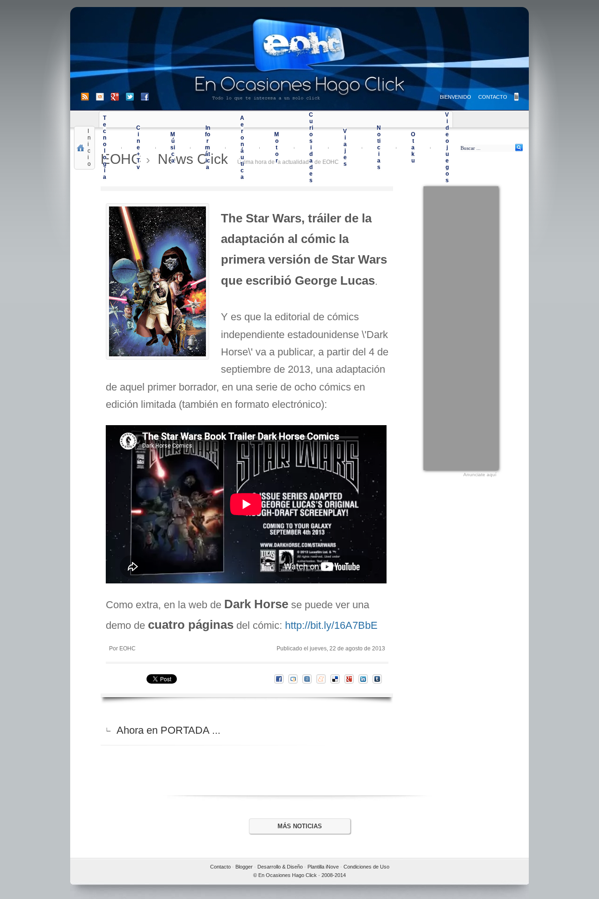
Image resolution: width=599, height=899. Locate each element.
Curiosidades (311, 147)
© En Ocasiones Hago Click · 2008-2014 (299, 875)
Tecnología (104, 147)
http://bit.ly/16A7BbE (331, 625)
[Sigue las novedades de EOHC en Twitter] (133, 97)
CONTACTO (492, 97)
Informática (207, 147)
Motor (276, 147)
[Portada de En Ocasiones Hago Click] (299, 59)
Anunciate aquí (480, 474)
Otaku (413, 147)
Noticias (379, 147)
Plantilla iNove (323, 867)
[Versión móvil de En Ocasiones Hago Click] (516, 97)
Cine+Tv (138, 147)
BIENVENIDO (455, 97)
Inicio (89, 147)
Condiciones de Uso (366, 867)
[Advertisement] (461, 326)
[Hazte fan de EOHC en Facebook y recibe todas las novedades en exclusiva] (145, 97)
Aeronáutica (242, 147)
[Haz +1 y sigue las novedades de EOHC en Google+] (118, 97)
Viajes (345, 147)
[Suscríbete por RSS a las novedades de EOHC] (86, 97)
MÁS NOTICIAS (300, 826)
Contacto (220, 867)
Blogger (244, 867)
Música (172, 147)
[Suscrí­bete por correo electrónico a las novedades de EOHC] (103, 97)
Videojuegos (447, 147)
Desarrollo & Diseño (280, 867)
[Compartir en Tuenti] (309, 679)
